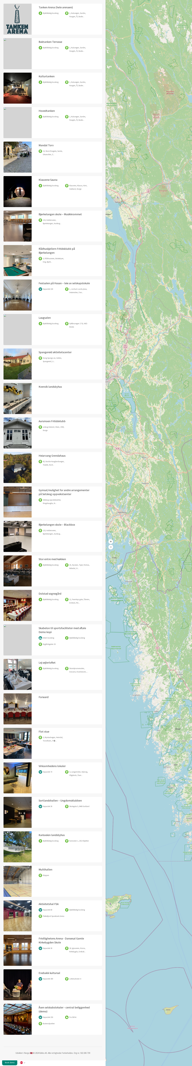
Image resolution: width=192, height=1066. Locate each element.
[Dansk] (22, 1063)
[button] (110, 541)
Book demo (10, 1062)
